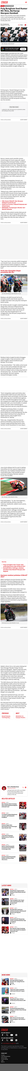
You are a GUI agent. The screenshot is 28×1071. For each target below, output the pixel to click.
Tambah (23, 49)
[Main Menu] (26, 2)
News (12, 6)
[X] (7, 1035)
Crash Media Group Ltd (9, 1043)
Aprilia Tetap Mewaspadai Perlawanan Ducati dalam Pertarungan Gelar (8, 847)
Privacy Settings (4, 1059)
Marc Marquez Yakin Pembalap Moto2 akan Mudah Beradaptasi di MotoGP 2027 (9, 805)
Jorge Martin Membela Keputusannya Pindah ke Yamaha (8, 837)
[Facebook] (3, 1035)
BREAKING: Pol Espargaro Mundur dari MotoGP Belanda (13, 208)
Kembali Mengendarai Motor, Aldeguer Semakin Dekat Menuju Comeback (18, 1010)
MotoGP (7, 6)
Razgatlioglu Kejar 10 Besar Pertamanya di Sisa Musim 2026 (17, 999)
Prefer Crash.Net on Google (12, 48)
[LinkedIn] (16, 1035)
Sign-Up (2, 1061)
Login (2, 1060)
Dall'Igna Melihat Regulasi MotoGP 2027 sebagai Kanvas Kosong (17, 981)
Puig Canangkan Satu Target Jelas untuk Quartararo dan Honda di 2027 (14, 565)
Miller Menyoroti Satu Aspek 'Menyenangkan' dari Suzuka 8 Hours (17, 1019)
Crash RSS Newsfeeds (5, 1056)
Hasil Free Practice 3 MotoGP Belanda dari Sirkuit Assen (14, 205)
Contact (3, 1055)
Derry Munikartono (5, 24)
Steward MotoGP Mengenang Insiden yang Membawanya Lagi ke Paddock (18, 920)
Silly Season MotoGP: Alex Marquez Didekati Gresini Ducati (12, 202)
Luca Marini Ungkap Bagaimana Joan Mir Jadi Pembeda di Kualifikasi (9, 816)
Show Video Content (14, 107)
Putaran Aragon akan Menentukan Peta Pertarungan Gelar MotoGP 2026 (9, 826)
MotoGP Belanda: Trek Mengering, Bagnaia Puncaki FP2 (7, 716)
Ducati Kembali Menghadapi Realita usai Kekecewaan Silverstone (9, 858)
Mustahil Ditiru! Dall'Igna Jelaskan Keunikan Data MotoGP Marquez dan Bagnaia (14, 569)
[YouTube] (12, 1035)
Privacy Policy (4, 1057)
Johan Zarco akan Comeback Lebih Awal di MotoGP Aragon (17, 990)
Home (2, 6)
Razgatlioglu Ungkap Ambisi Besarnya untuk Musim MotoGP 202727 (18, 892)
